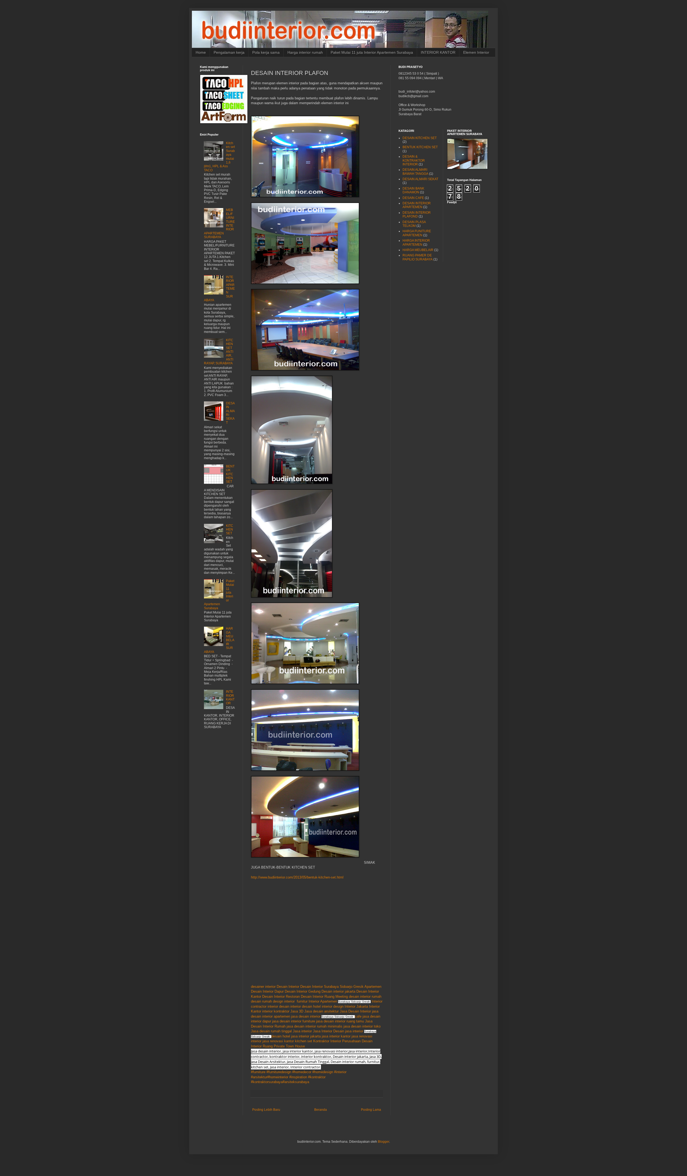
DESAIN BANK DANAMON (413, 190)
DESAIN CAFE (413, 198)
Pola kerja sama (266, 52)
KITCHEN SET (229, 529)
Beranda (320, 1110)
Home (201, 52)
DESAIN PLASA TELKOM (414, 224)
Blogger (383, 1142)
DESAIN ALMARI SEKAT (420, 179)
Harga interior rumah (305, 52)
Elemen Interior (476, 52)
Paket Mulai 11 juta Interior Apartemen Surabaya (372, 52)
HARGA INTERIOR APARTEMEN (416, 242)
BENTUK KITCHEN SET (230, 474)
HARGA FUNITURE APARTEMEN (417, 233)
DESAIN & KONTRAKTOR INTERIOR (414, 160)
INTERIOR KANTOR (438, 52)
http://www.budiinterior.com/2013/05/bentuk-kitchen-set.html (297, 877)
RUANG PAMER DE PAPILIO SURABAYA (418, 257)
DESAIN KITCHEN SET (420, 138)
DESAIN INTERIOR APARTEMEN (417, 205)
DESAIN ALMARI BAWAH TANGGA (415, 171)
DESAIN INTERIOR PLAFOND (417, 214)
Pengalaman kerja (229, 52)
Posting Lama (371, 1110)
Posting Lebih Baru (266, 1110)
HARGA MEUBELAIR (418, 250)
